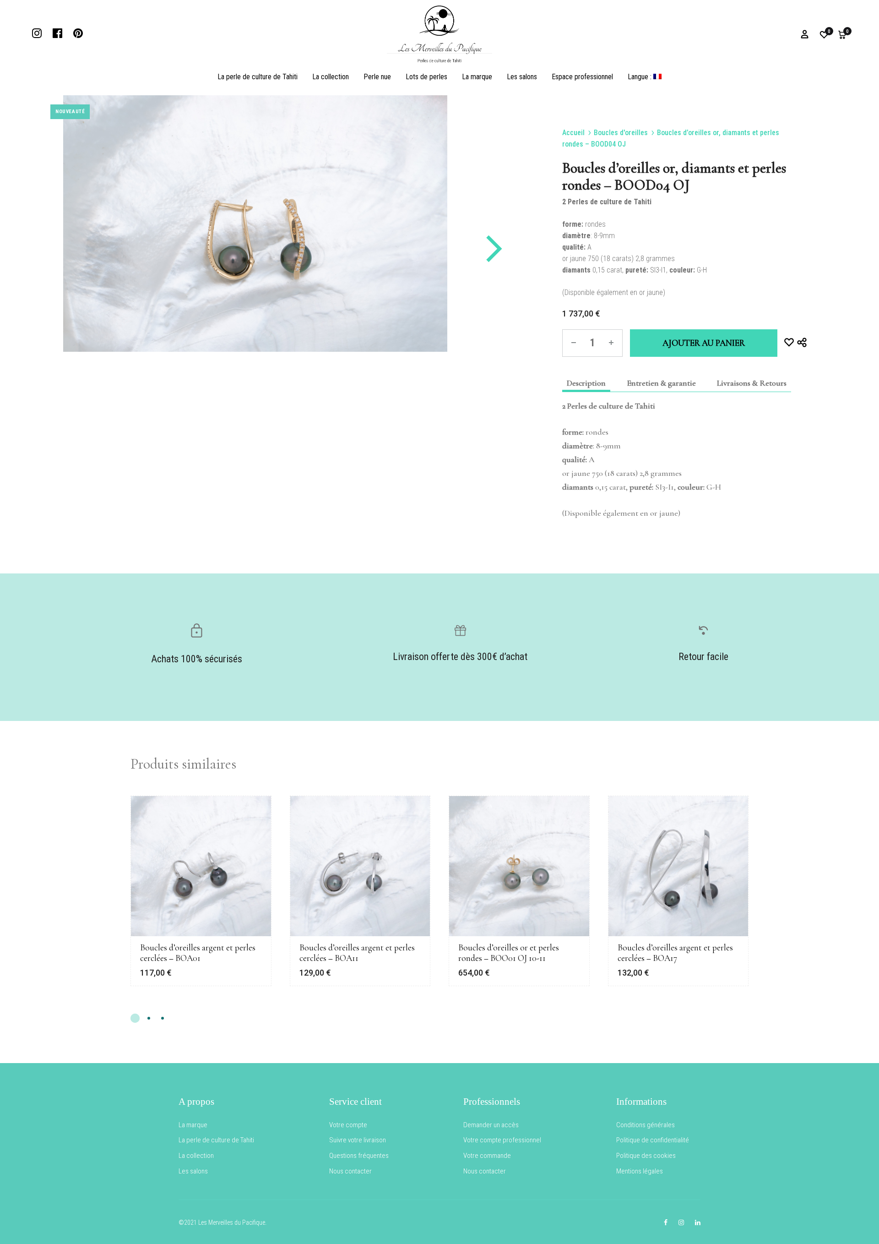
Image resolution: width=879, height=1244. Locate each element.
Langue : (640, 76)
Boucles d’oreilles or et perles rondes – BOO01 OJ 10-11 (508, 953)
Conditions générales (645, 1125)
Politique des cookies (646, 1155)
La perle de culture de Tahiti (257, 76)
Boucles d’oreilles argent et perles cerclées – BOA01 (197, 953)
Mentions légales (639, 1171)
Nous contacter (350, 1171)
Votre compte (348, 1125)
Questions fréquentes (359, 1155)
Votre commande (487, 1155)
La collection (330, 76)
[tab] (586, 382)
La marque (477, 76)
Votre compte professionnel (502, 1140)
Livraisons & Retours (752, 383)
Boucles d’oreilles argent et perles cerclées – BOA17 (675, 953)
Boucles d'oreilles (621, 132)
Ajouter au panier (703, 343)
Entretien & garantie (661, 383)
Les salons (522, 76)
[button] (135, 1018)
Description (586, 383)
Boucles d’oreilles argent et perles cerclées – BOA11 (357, 953)
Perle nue (377, 76)
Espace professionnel (582, 76)
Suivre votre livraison (357, 1140)
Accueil (573, 132)
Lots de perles (426, 76)
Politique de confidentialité (652, 1140)
